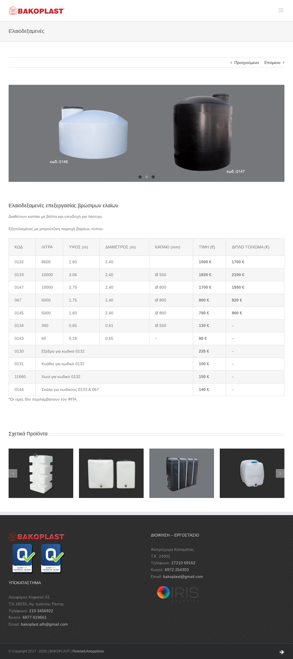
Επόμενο (272, 62)
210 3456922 (41, 610)
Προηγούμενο (246, 62)
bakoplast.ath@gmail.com (44, 624)
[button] (13, 473)
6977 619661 (35, 617)
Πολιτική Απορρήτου (88, 651)
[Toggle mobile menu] (281, 10)
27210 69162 (183, 562)
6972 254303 (177, 569)
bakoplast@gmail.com (183, 576)
